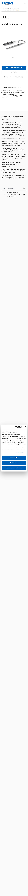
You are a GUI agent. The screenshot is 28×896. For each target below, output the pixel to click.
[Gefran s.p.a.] (7, 3)
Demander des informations (14, 67)
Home (3, 8)
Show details (19, 452)
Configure (14, 72)
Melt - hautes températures (9, 10)
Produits (7, 8)
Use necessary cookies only (14, 468)
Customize (13, 462)
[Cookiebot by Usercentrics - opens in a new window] (16, 427)
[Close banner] (25, 426)
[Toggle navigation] (25, 4)
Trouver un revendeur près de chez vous (14, 76)
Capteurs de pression (15, 8)
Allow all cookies (14, 457)
